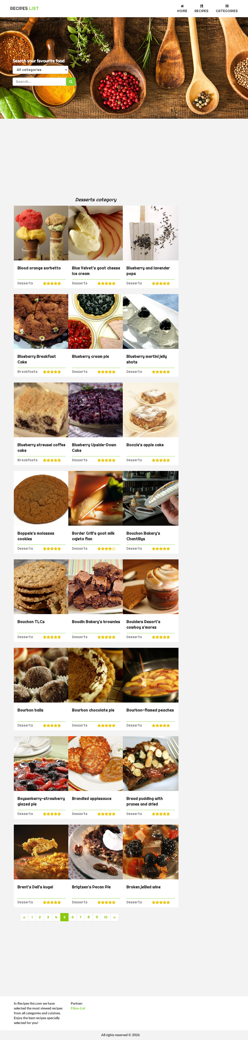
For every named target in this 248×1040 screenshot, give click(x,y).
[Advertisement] (95, 157)
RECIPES (24, 8)
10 (105, 917)
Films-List (78, 1008)
